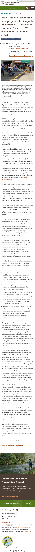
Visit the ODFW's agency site (22, 527)
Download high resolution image (12, 445)
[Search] (27, 8)
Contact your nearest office (21, 524)
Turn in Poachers (7, 541)
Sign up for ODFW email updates (16, 503)
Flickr (6, 510)
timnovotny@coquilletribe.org (18, 48)
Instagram (10, 510)
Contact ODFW (6, 522)
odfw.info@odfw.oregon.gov (11, 526)
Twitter (14, 510)
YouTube (17, 510)
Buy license (12, 8)
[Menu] (32, 8)
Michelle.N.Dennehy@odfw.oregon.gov (21, 56)
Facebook (3, 510)
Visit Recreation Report (9, 496)
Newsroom (7, 13)
